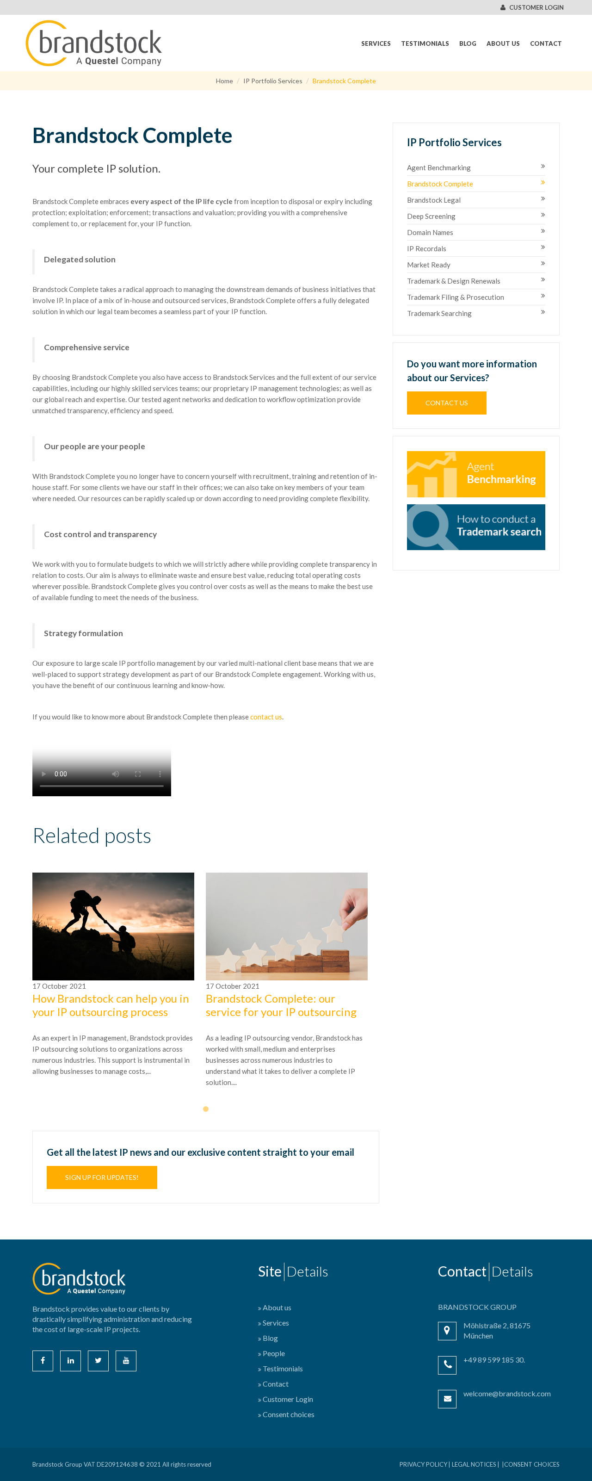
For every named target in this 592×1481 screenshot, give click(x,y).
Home (224, 81)
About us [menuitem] (503, 43)
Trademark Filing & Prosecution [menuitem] (455, 297)
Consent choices (532, 1464)
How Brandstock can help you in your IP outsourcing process (110, 1004)
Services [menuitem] (376, 43)
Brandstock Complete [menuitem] (440, 184)
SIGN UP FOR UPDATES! (102, 1177)
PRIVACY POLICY (423, 1464)
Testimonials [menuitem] (425, 43)
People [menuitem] (274, 1353)
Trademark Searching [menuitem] (439, 313)
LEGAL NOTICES (474, 1464)
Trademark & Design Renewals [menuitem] (453, 281)
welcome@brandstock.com (507, 1393)
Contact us (447, 403)
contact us (266, 717)
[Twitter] (98, 1361)
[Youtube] (126, 1361)
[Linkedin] (70, 1361)
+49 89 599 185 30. (494, 1359)
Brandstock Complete (344, 81)
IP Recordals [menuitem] (426, 248)
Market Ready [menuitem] (428, 264)
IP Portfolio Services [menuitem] (454, 143)
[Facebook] (42, 1361)
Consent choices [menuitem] (288, 1414)
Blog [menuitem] (467, 43)
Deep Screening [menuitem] (431, 216)
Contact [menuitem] (546, 43)
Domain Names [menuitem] (430, 232)
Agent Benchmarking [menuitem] (439, 167)
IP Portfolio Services (272, 81)
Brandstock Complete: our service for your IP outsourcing (281, 1004)
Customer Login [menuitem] (288, 1398)
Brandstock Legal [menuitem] (434, 200)
